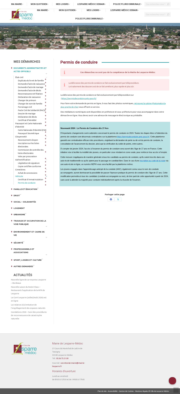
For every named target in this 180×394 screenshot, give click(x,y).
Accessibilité (112, 391)
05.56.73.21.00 (62, 358)
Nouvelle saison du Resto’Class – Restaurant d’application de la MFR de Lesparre (28, 290)
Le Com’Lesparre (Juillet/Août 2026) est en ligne (29, 299)
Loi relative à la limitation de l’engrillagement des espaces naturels (28, 306)
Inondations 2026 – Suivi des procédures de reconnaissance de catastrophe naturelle (29, 315)
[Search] (168, 14)
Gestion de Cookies (126, 391)
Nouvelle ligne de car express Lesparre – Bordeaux (28, 281)
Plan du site (102, 391)
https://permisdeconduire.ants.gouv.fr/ (78, 98)
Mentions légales (141, 391)
